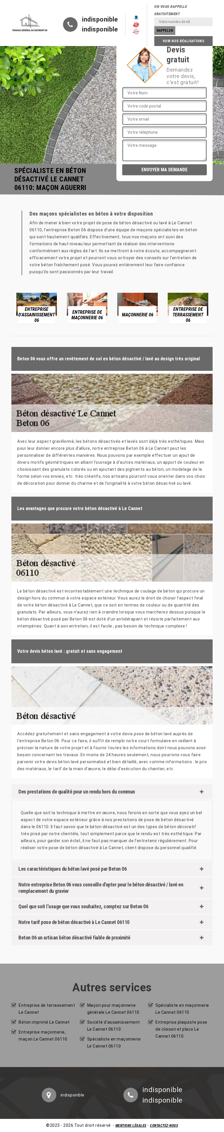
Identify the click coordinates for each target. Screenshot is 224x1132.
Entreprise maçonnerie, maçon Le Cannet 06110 (43, 1035)
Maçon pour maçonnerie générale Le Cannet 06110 (113, 1009)
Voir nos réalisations (183, 41)
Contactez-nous (164, 1126)
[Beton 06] (29, 22)
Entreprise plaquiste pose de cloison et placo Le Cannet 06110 (181, 1029)
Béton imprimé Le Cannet (44, 1022)
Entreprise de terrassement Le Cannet (47, 1009)
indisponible (100, 19)
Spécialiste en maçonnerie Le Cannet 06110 (114, 1042)
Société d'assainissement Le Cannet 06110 (113, 1026)
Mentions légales (131, 1126)
